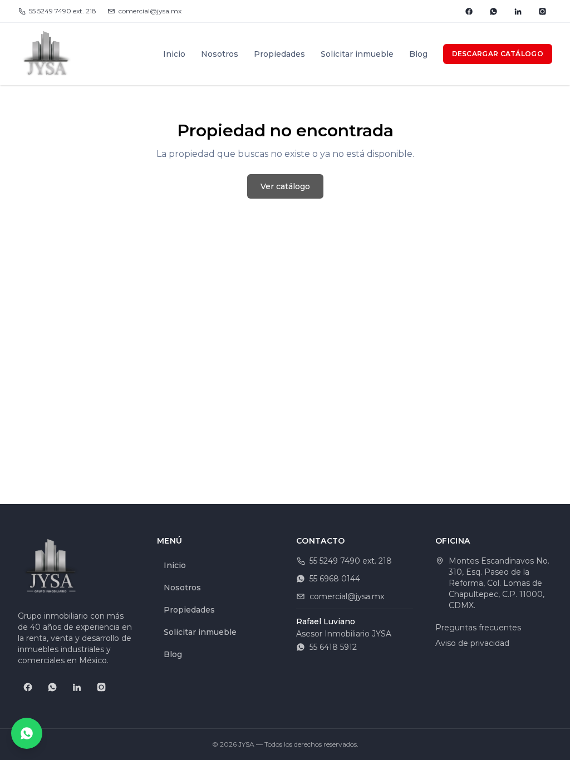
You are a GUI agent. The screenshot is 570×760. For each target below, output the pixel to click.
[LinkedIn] (518, 11)
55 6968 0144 (334, 579)
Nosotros (219, 54)
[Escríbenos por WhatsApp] (26, 733)
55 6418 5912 (333, 647)
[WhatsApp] (493, 11)
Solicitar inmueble (357, 54)
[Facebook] (469, 11)
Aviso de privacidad (472, 643)
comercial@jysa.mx (150, 11)
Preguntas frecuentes (478, 628)
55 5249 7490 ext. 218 (62, 11)
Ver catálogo (285, 186)
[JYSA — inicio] (47, 54)
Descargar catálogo (497, 54)
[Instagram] (542, 11)
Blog (418, 54)
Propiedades (279, 54)
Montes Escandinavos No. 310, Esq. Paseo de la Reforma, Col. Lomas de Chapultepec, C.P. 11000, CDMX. (499, 583)
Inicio (174, 54)
